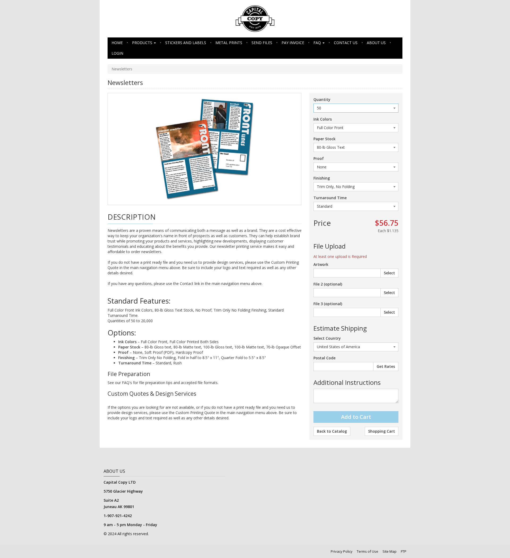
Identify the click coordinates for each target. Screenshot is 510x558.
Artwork (320, 264)
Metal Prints (228, 42)
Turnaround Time (330, 197)
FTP (403, 551)
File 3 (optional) (327, 303)
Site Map (389, 551)
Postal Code (324, 357)
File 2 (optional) (327, 284)
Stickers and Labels (185, 42)
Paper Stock (324, 138)
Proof (318, 158)
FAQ (317, 42)
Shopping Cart (381, 431)
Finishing (321, 178)
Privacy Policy (341, 551)
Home (117, 42)
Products (142, 42)
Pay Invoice (293, 42)
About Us (376, 42)
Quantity (321, 99)
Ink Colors (322, 119)
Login (117, 53)
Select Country (327, 338)
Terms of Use (367, 551)
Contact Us (346, 42)
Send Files (262, 42)
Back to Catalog (332, 431)
